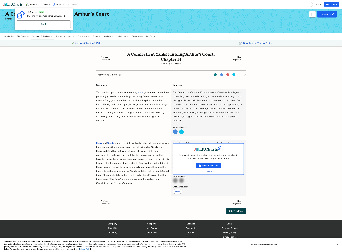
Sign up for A (332, 4)
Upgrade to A (327, 14)
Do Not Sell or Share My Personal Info (262, 244)
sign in (209, 171)
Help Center (151, 228)
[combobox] (192, 4)
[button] (9, 36)
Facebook (190, 228)
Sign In (318, 4)
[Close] (338, 244)
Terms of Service (230, 228)
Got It (43, 24)
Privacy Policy (229, 232)
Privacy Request (229, 236)
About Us (112, 228)
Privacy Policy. (85, 249)
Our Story (112, 232)
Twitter (190, 232)
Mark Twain (14, 18)
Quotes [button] (71, 36)
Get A (210, 165)
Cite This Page (236, 211)
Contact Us (151, 232)
